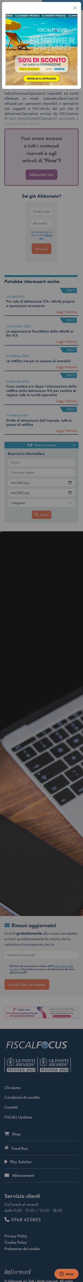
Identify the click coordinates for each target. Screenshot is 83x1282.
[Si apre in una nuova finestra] (41, 49)
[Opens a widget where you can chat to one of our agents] (66, 1274)
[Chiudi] (75, 8)
